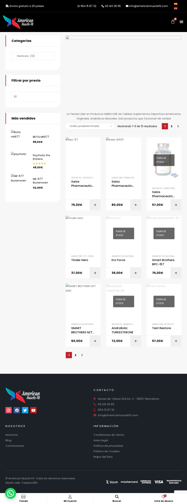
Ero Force (118, 260)
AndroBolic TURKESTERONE (122, 330)
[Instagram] (8, 410)
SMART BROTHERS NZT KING (81, 330)
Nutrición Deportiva (175, 324)
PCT (85, 256)
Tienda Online (130, 177)
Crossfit (88, 177)
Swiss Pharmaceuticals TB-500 (123, 184)
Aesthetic (76, 177)
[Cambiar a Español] (177, 3)
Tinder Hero (79, 260)
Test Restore (161, 328)
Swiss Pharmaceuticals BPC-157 (83, 184)
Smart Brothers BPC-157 (163, 262)
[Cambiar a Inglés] (177, 8)
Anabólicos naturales (124, 256)
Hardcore (117, 177)
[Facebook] (17, 410)
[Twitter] (25, 410)
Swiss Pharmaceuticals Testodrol (164, 194)
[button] (181, 22)
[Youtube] (33, 410)
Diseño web (12, 483)
